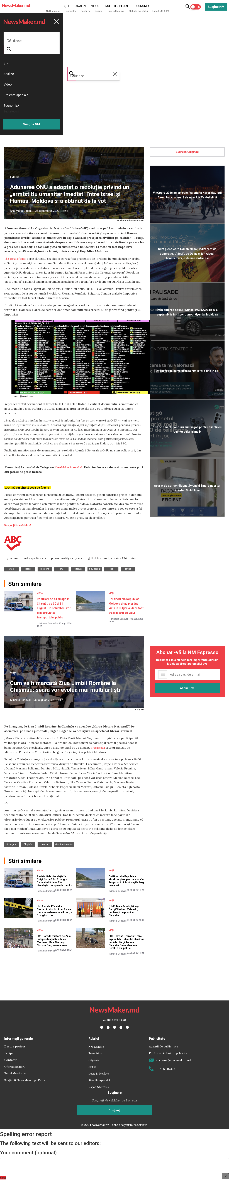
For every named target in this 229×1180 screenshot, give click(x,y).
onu (61, 569)
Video (95, 6)
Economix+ (143, 6)
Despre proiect (14, 1046)
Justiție (98, 11)
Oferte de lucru (14, 1066)
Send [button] (3, 1177)
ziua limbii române (64, 844)
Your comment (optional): (29, 1152)
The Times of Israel (15, 258)
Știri (67, 6)
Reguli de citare (15, 1073)
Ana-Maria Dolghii (21, 211)
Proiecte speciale (117, 6)
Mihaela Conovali (48, 623)
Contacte (10, 1060)
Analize (81, 6)
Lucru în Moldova (115, 11)
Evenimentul (98, 747)
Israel (28, 569)
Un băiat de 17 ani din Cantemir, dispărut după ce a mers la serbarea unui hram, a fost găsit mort (54, 911)
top (111, 569)
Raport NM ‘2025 (160, 11)
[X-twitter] (108, 1027)
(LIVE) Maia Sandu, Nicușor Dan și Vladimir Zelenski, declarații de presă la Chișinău (125, 911)
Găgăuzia (86, 11)
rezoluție (78, 569)
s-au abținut (95, 569)
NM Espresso (53, 11)
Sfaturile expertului (138, 11)
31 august (11, 844)
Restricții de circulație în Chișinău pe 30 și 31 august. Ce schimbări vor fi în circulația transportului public (54, 608)
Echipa (8, 1053)
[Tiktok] (121, 1027)
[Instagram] (114, 1027)
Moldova (44, 569)
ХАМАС (128, 569)
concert (45, 844)
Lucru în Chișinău (187, 152)
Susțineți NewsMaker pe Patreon (26, 1080)
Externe (15, 177)
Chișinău (28, 844)
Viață (40, 593)
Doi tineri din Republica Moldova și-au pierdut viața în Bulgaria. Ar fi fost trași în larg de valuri (126, 881)
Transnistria (70, 11)
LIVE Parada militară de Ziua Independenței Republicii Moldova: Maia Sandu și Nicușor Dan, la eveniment (54, 940)
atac (11, 569)
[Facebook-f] (101, 1027)
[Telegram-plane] (127, 1027)
